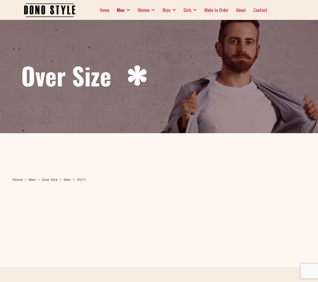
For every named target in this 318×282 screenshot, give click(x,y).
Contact (260, 10)
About (241, 10)
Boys (166, 10)
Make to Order (216, 10)
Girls (187, 10)
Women (144, 10)
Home (104, 10)
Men (120, 10)
